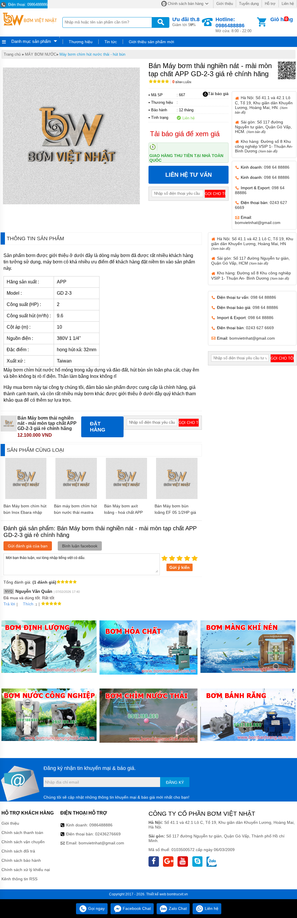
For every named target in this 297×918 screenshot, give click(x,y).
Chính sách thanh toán (22, 832)
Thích (28, 604)
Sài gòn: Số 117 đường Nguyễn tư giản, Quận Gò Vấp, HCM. (263, 127)
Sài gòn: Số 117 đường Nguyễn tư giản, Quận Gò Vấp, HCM (250, 260)
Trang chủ (12, 54)
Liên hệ (288, 3)
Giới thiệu (224, 3)
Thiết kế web (156, 894)
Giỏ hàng (281, 19)
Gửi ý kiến (179, 567)
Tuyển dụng (249, 3)
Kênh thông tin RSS (19, 879)
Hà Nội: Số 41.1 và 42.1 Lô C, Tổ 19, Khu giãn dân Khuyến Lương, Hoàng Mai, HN (252, 243)
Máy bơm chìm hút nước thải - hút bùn (92, 54)
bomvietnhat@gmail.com (257, 222)
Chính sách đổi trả (18, 851)
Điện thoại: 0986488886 (27, 4)
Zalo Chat (177, 908)
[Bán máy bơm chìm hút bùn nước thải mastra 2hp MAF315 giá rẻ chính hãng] (76, 497)
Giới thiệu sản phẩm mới (151, 41)
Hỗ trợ (270, 3)
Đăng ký (175, 782)
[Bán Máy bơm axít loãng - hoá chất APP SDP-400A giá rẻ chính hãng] (126, 497)
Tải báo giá (218, 93)
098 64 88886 (276, 167)
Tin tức (110, 41)
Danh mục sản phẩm (31, 41)
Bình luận (181, 82)
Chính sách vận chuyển (23, 841)
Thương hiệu (81, 41)
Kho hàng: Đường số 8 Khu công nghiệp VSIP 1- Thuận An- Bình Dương (264, 146)
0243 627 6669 (260, 327)
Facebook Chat (136, 908)
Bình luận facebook (79, 546)
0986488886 (101, 825)
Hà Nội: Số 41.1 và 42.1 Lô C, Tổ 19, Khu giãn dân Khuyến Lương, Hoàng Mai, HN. (264, 104)
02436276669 (108, 834)
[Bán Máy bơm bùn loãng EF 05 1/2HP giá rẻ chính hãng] (177, 497)
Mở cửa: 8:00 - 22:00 (233, 25)
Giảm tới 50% (186, 22)
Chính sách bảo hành (21, 860)
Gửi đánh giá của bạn (28, 546)
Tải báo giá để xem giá (185, 134)
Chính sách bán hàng (185, 3)
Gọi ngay (96, 908)
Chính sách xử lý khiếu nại (25, 869)
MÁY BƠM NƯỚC (40, 54)
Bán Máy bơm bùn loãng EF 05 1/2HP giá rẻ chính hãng (175, 512)
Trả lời (9, 604)
